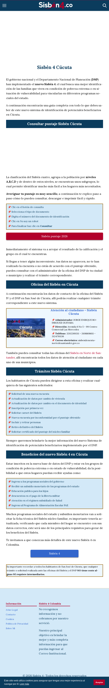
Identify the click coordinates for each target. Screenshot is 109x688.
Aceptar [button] (99, 682)
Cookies (10, 619)
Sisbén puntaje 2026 (54, 236)
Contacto (10, 614)
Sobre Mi (10, 628)
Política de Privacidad (17, 623)
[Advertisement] (54, 34)
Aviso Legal (12, 609)
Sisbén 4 (54, 553)
